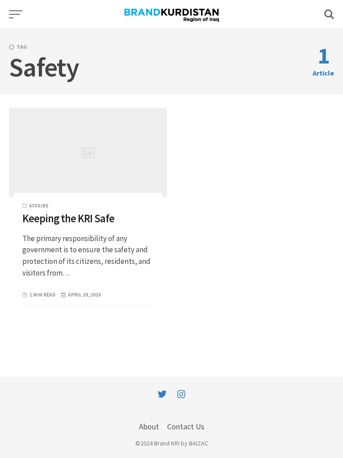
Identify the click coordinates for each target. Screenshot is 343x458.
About (149, 426)
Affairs (39, 206)
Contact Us (186, 426)
